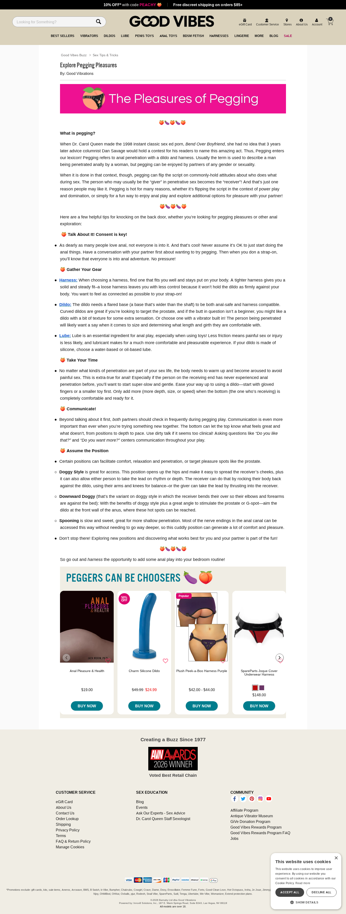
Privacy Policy (68, 830)
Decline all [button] (321, 892)
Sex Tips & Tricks (105, 55)
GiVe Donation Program (250, 821)
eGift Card (64, 801)
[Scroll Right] (280, 658)
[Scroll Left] (66, 658)
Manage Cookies (70, 847)
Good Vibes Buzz (74, 55)
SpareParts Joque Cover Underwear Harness (259, 673)
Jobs (234, 838)
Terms (61, 835)
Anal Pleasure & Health (87, 671)
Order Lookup (67, 818)
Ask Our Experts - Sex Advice (160, 813)
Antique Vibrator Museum (251, 815)
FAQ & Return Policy (73, 841)
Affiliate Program (244, 810)
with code (133, 4)
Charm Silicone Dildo (144, 671)
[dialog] (306, 881)
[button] (255, 687)
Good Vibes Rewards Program (256, 827)
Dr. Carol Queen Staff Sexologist (163, 818)
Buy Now (87, 706)
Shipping (63, 824)
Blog (140, 801)
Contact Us (65, 813)
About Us (63, 807)
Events (142, 807)
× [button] (336, 858)
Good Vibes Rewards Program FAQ (260, 832)
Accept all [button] (289, 892)
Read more (302, 883)
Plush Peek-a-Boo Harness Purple (201, 671)
